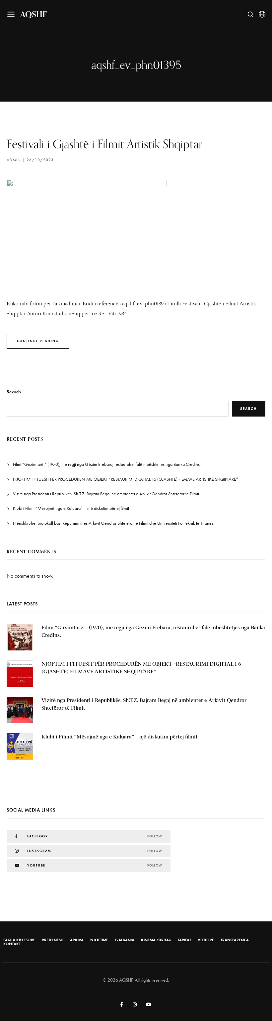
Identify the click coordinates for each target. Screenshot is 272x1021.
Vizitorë (206, 940)
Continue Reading (38, 341)
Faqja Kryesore (19, 940)
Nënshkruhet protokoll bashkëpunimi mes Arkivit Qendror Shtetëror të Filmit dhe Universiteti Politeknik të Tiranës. (113, 523)
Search (14, 392)
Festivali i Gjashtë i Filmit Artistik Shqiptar (104, 144)
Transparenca (235, 940)
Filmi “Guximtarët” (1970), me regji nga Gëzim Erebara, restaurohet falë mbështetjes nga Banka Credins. (107, 464)
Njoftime (99, 940)
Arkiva (77, 940)
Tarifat (184, 940)
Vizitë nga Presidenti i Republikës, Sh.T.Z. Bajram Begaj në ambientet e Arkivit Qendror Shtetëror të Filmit (106, 494)
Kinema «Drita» (156, 940)
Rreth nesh (52, 940)
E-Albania (124, 940)
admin (14, 159)
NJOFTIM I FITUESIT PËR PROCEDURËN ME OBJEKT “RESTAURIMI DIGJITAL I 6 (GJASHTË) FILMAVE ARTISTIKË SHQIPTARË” (125, 479)
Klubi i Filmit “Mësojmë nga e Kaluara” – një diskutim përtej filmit (71, 508)
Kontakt (12, 944)
